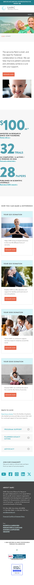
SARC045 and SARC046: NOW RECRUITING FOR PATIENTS (17, 2)
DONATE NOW (8, 74)
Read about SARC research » (9, 185)
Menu (30, 14)
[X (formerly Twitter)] (29, 474)
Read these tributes (7, 414)
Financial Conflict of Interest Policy (14, 516)
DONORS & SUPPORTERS (11, 530)
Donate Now (10, 299)
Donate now (10, 250)
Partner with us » (5, 138)
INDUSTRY (6, 532)
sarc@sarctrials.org (9, 512)
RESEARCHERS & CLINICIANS (12, 527)
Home (3, 36)
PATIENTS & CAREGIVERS (11, 525)
